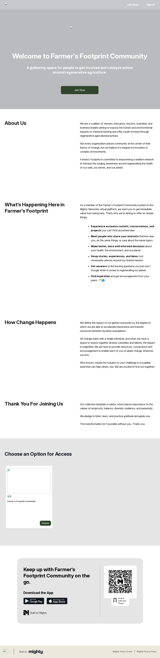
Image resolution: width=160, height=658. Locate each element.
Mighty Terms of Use (122, 651)
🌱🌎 (101, 280)
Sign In (151, 4)
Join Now (132, 4)
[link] (29, 497)
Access (45, 523)
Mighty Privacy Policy (146, 651)
